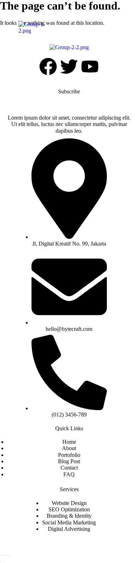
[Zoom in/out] (0, 555)
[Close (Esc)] (9, 555)
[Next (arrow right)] (3, 561)
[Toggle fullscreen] (3, 555)
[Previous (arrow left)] (0, 561)
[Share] (6, 555)
